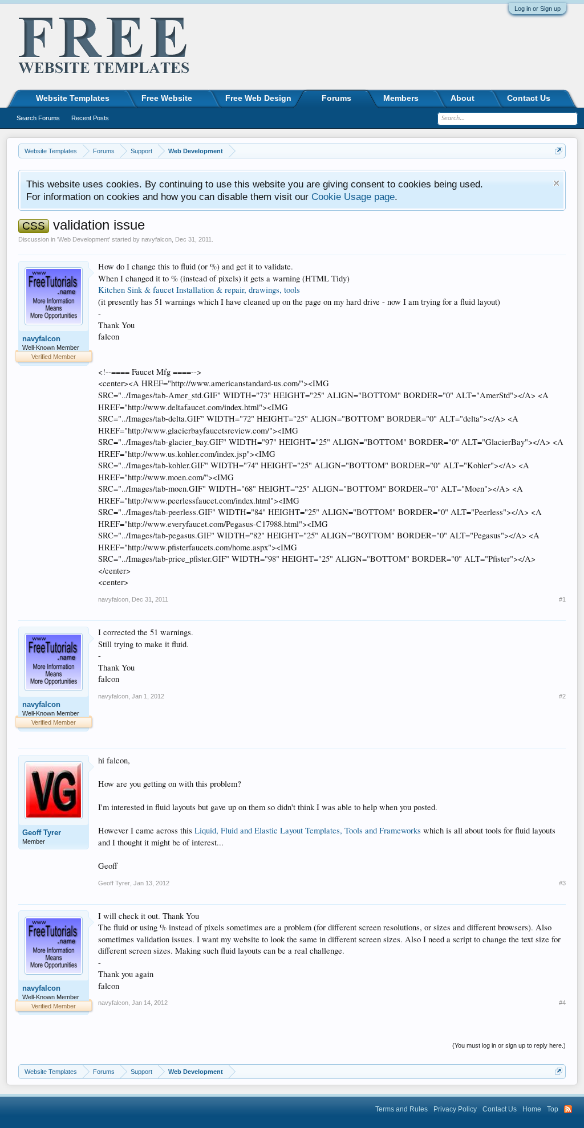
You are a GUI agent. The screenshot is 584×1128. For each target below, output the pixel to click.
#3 (562, 883)
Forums (336, 98)
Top (552, 1109)
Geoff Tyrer (41, 832)
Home (531, 1109)
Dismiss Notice (556, 183)
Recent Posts (90, 118)
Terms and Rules (401, 1109)
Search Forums (38, 118)
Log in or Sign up (537, 8)
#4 (562, 1002)
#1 (562, 599)
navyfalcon (156, 239)
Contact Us (528, 98)
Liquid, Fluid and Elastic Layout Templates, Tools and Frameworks (307, 830)
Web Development (83, 239)
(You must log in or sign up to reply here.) (509, 1045)
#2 (562, 696)
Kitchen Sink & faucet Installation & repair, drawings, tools (199, 289)
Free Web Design (258, 98)
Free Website (166, 98)
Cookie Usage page (353, 196)
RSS (568, 1109)
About (462, 98)
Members (401, 98)
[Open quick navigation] (558, 150)
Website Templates (73, 98)
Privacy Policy (455, 1109)
